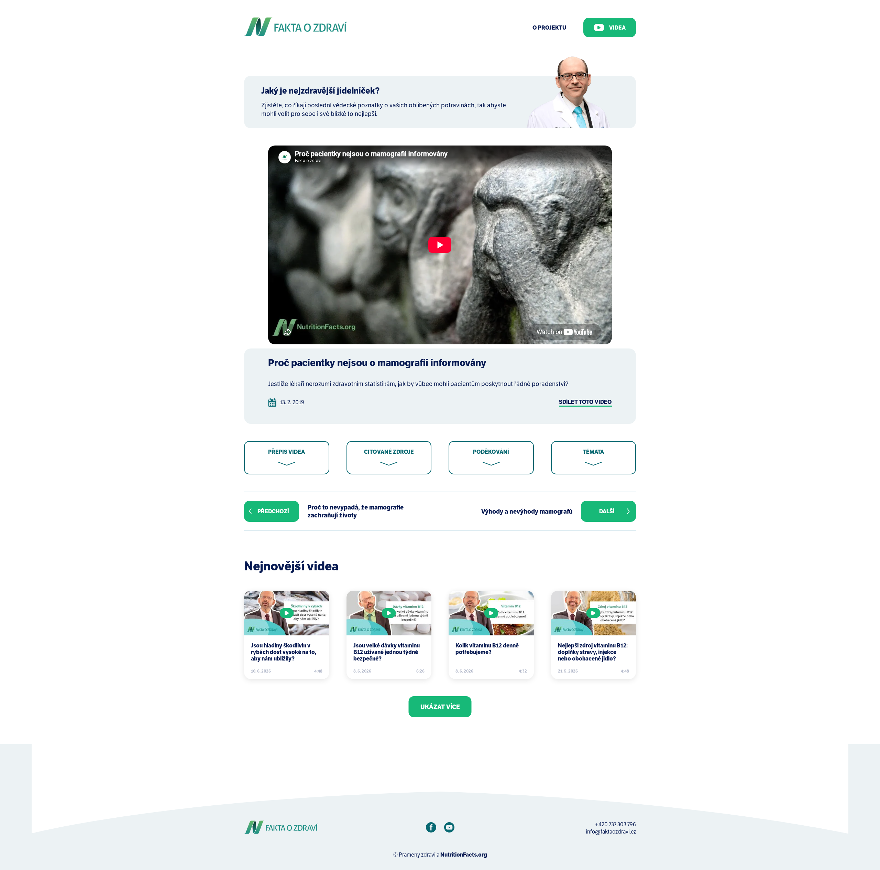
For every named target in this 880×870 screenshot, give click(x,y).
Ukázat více (440, 707)
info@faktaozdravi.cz (611, 831)
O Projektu (549, 27)
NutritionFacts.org (463, 854)
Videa (617, 27)
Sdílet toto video (585, 402)
